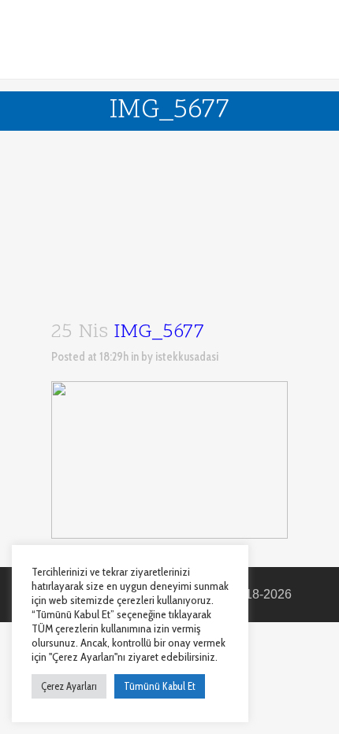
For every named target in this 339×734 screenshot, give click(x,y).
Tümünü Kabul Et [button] (160, 686)
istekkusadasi (186, 357)
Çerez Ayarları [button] (69, 686)
